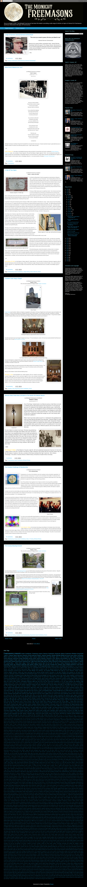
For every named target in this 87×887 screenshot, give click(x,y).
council (63, 802)
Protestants (11, 776)
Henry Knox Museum (40, 763)
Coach (73, 756)
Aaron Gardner (12, 661)
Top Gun (20, 782)
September (70, 209)
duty (39, 681)
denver (11, 805)
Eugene (29, 760)
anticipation (48, 788)
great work (43, 733)
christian (18, 681)
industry (31, 734)
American (5, 716)
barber (27, 791)
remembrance (12, 745)
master (63, 739)
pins (80, 742)
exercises (81, 692)
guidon (70, 817)
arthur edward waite (28, 789)
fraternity (6, 672)
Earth (70, 759)
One (16, 774)
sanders (48, 745)
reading (48, 683)
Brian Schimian (49, 716)
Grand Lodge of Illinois (24, 663)
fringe (51, 731)
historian (15, 820)
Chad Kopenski (40, 756)
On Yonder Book (12, 774)
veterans (23, 684)
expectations (62, 686)
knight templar (29, 736)
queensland (14, 713)
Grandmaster (25, 762)
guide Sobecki (56, 733)
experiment (39, 808)
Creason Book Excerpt (18, 718)
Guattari (52, 762)
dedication (77, 704)
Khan (46, 768)
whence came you (45, 673)
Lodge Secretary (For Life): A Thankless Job (76, 135)
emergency (22, 806)
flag (58, 809)
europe (67, 806)
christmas (6, 675)
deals (60, 803)
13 (19, 751)
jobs (82, 734)
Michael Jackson (69, 771)
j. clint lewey (54, 707)
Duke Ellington (54, 759)
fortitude (17, 731)
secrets (20, 670)
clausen (53, 799)
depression (29, 681)
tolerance (49, 689)
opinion (81, 664)
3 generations (48, 751)
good (28, 678)
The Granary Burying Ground (13, 545)
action (73, 785)
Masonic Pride (32, 771)
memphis (22, 740)
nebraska (81, 740)
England (10, 760)
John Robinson (53, 767)
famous (68, 730)
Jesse (8, 767)
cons (5, 802)
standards (78, 713)
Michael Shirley (26, 460)
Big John (27, 754)
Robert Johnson (41, 655)
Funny (15, 539)
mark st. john (52, 737)
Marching (72, 770)
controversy (52, 704)
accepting (61, 785)
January (69, 196)
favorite (32, 809)
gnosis (10, 733)
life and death (68, 736)
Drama (45, 718)
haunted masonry (35, 818)
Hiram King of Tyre (69, 763)
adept (47, 724)
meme (77, 693)
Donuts (29, 759)
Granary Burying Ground (21, 570)
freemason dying (21, 812)
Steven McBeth (63, 779)
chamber (36, 797)
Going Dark (73, 760)
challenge (32, 797)
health (76, 733)
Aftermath (22, 753)
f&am (62, 808)
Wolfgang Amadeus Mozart (26, 785)
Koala (48, 768)
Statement (57, 722)
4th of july (32, 676)
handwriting (61, 733)
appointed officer (75, 788)
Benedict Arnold (39, 716)
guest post (48, 733)
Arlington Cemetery (36, 698)
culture (11, 803)
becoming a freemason (36, 725)
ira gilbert (47, 693)
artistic (33, 789)
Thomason (64, 780)
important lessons (20, 734)
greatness (24, 693)
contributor (47, 704)
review (52, 683)
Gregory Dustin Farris (43, 762)
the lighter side (24, 748)
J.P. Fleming (34, 765)
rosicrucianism (15, 689)
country (57, 704)
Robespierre (74, 776)
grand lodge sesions (12, 817)
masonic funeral (39, 708)
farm (22, 809)
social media (69, 666)
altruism (74, 724)
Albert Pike (33, 753)
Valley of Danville (31, 669)
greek (28, 693)
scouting (56, 745)
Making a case (67, 770)
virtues (23, 670)
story (5, 679)
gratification (38, 733)
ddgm (52, 803)
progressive (77, 712)
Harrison (5, 669)
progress (56, 695)
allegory (53, 786)
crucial (8, 803)
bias (44, 793)
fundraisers (10, 693)
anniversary (21, 702)
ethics (64, 806)
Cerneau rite (34, 756)
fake (66, 808)
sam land (15, 696)
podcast (68, 678)
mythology (52, 710)
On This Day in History (58, 663)
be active (34, 791)
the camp (43, 696)
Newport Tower (45, 773)
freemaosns (71, 811)
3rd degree (77, 696)
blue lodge (61, 670)
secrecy (57, 713)
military (19, 672)
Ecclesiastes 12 (74, 759)
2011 (67, 192)
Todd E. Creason (8, 655)
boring (40, 794)
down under (15, 730)
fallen (23, 705)
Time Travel (81, 780)
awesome (79, 789)
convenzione (38, 802)
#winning (60, 715)
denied (8, 805)
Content (34, 757)
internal (49, 734)
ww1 (72, 750)
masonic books (63, 737)
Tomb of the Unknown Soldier (12, 782)
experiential (34, 808)
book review (76, 702)
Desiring (5, 759)
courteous (67, 802)
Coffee (76, 756)
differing (23, 805)
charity (50, 661)
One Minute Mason (46, 660)
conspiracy (80, 670)
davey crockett (39, 803)
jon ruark (54, 693)
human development (65, 820)
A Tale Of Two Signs (11, 170)
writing (21, 679)
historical (6, 707)
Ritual (80, 658)
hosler (82, 672)
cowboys (76, 802)
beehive (42, 725)
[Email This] (16, 58)
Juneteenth (12, 768)
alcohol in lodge (63, 724)
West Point (52, 783)
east (59, 805)
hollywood (23, 820)
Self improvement (23, 669)
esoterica (57, 686)
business (47, 672)
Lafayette (41, 719)
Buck (9, 756)
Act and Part (12, 753)
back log (9, 791)
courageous (36, 728)
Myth (45, 661)
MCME (36, 770)
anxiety (41, 702)
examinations (15, 808)
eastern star (25, 730)
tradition (21, 676)
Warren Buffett (34, 783)
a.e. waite (47, 785)
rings (33, 713)
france (42, 811)
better (46, 725)
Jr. (82, 767)
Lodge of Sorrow (46, 719)
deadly (57, 803)
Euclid (27, 760)
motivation (54, 740)
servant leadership (29, 673)
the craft (78, 747)
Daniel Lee (53, 757)
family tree (81, 808)
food (41, 705)
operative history (46, 695)
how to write (51, 820)
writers (51, 715)
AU (31, 698)
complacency (64, 800)
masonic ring (27, 739)
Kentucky (37, 768)
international (53, 734)
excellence (21, 808)
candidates (34, 686)
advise (5, 681)
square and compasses (36, 747)
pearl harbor (51, 742)
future (67, 672)
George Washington (23, 658)
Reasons (38, 776)
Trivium (35, 782)
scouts (53, 713)
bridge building (77, 725)
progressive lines (61, 695)
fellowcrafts (30, 705)
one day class (39, 695)
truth (20, 684)
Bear (25, 754)
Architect (72, 753)
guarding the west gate (74, 672)
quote (50, 744)
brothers (81, 702)
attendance (28, 686)
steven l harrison (57, 683)
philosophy (12, 673)
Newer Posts (8, 638)
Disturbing (20, 759)
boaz (23, 794)
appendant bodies (46, 666)
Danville (26, 718)
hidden (77, 818)
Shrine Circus (7, 701)
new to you (22, 742)
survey (57, 747)
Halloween (28, 690)
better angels (35, 793)
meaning (68, 708)
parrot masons (42, 742)
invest (43, 693)
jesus (80, 734)
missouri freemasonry (9, 670)
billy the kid (65, 793)
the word (45, 748)
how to (18, 667)
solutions (14, 747)
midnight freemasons (71, 664)
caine (17, 796)
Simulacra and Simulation (42, 722)
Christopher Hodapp (63, 698)
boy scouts (66, 670)
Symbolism (25, 661)
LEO (58, 768)
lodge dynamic (26, 687)
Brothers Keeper (78, 754)
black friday (68, 702)
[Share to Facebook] (19, 58)
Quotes (54, 655)
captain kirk (68, 796)
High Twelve (57, 763)
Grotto (49, 762)
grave (18, 817)
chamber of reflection (42, 797)
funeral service (58, 731)
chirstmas (76, 797)
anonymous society (30, 788)
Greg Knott (17, 388)
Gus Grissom (56, 762)
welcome (68, 696)
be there (44, 791)
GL (64, 718)
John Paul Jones (34, 719)
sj (18, 676)
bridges (63, 794)
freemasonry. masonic (69, 812)
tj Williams (65, 748)
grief (56, 817)
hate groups (20, 818)
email (19, 806)
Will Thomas (62, 701)
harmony (14, 818)
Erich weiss (19, 760)
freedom (25, 731)
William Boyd (8, 785)
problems (6, 676)
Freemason (35, 653)
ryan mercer (44, 745)
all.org (50, 786)
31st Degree (58, 751)
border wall (33, 794)
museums (64, 740)
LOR (38, 719)
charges (55, 797)
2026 (67, 260)
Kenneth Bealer (32, 768)
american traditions (11, 725)
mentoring (77, 675)
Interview (36, 690)
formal (29, 811)
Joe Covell (23, 767)
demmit (5, 805)
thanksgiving (68, 683)
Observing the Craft (64, 773)
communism (54, 800)
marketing (33, 708)
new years (19, 695)
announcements (28, 702)
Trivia (64, 657)
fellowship (64, 669)
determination (15, 805)
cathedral (18, 797)
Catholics (67, 716)
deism (72, 728)
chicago (49, 692)
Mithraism (81, 771)
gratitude (10, 687)
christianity (54, 727)
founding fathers (37, 811)
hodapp (19, 820)
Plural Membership (72, 774)
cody (64, 799)
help (68, 669)
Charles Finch (56, 698)
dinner (26, 805)
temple (69, 747)
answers (17, 725)
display (29, 805)
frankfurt (48, 811)
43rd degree (70, 751)
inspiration (71, 681)
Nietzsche (55, 773)
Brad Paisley (40, 754)
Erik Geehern (54, 684)
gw (78, 817)
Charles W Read (46, 756)
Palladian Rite (33, 774)
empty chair (27, 806)
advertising (10, 786)
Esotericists (70, 698)
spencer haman (19, 747)
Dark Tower (48, 684)
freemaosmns (66, 811)
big (56, 793)
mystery (81, 675)
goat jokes (25, 815)
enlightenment (34, 806)
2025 (67, 259)
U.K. (45, 782)
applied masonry (68, 788)
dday (50, 803)
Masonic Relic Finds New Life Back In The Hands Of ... (73, 227)
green (43, 817)
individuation (17, 687)
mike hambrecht (43, 740)
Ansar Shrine (9, 690)
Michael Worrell (76, 771)
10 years (12, 751)
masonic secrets (33, 739)
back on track (29, 725)
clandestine (62, 727)
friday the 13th (15, 814)
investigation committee (60, 734)
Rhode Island (60, 776)
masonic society (40, 739)
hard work (73, 733)
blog (48, 725)
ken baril (58, 693)
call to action (44, 692)
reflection (6, 666)
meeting (57, 678)
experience (67, 686)
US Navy (48, 782)
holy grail (27, 820)
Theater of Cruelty (13, 724)
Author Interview (44, 698)
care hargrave (75, 796)
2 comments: (9, 458)
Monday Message (42, 679)
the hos (81, 747)
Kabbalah (47, 690)
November (70, 213)
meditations (6, 740)
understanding (9, 679)
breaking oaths (56, 794)
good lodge (43, 815)
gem (50, 814)
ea (72, 692)
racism (72, 695)
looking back (32, 737)
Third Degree (9, 686)
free (58, 811)
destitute (78, 728)
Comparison (9, 757)
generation (67, 705)
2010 (67, 191)
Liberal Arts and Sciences (78, 768)
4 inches (66, 751)
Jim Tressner (18, 767)
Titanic (5, 782)
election (36, 730)
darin (33, 803)
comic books (22, 800)
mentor (81, 669)
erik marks (26, 660)
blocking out (17, 794)
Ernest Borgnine (20, 690)
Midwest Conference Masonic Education (19, 721)
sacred (42, 713)
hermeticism (73, 818)
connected (15, 728)
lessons (68, 661)
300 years (53, 751)
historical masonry (19, 707)
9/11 (81, 715)
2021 (67, 252)
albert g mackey (52, 724)
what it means (41, 750)
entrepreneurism (45, 806)
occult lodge (36, 683)
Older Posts (58, 638)
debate (73, 704)
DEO (48, 757)
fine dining (46, 809)
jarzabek (71, 734)
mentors (81, 708)
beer (33, 692)
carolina (12, 797)
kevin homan (24, 736)
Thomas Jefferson (27, 701)
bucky (74, 794)
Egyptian (7, 760)
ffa (36, 809)
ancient (79, 676)
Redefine (41, 776)
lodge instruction (7, 737)
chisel (50, 727)
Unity (38, 701)
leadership (40, 657)
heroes (81, 705)
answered (39, 788)
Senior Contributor (75, 690)
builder (82, 794)
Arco (79, 753)
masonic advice (41, 678)
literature (81, 736)
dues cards (56, 805)
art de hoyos (21, 789)
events (77, 692)
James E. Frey (59, 657)
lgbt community (62, 736)
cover (70, 802)
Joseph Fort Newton (72, 767)
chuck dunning (54, 692)
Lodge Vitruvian (13, 770)
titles (62, 748)
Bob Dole (35, 754)
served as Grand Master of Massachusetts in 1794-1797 (33, 578)
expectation (29, 808)
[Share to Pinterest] (21, 58)
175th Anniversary (25, 751)
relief (21, 713)
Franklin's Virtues (38, 664)
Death (71, 661)
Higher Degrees (63, 763)
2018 (67, 247)
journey (39, 675)
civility (60, 669)
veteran (53, 689)
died (21, 805)
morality (44, 710)
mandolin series (62, 664)
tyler (35, 715)
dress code (20, 730)
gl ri (13, 815)
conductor (70, 800)
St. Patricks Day (41, 779)
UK (46, 782)
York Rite (40, 666)
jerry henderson (76, 734)
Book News (46, 657)
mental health (27, 740)
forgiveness (19, 811)
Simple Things (8, 779)
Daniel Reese (57, 757)
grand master (33, 733)
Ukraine (52, 782)
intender (36, 675)
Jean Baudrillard (17, 719)
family (26, 705)
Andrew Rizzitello (52, 753)
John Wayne (11, 669)
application (26, 692)
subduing (26, 696)
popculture (6, 744)
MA (53, 699)
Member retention (7, 721)
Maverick (49, 771)
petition (72, 742)
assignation (45, 789)
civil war (57, 727)
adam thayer (52, 657)
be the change (39, 791)
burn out (11, 727)
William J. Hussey (69, 701)
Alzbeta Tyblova (38, 753)
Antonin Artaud (25, 716)
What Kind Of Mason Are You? (13, 67)
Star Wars (12, 701)
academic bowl (56, 785)
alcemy (27, 786)
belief (64, 702)
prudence (30, 744)
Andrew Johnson (18, 716)
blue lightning (54, 725)
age (10, 702)
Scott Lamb (41, 777)
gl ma (11, 815)
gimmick (81, 814)
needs (5, 742)
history (72, 655)
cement (21, 797)
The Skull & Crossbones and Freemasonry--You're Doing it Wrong (76, 158)
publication (34, 744)
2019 (67, 248)
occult (78, 664)
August (69, 208)
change (76, 670)
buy (6, 796)
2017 (67, 245)
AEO (8, 753)
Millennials (60, 690)
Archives (75, 753)
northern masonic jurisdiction (21, 683)
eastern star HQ (64, 805)
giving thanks (6, 733)
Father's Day (50, 718)
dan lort (22, 803)
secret (43, 667)
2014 (67, 240)
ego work (5, 806)
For (63, 718)
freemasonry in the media (49, 812)
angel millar (20, 788)
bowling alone (71, 725)
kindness (67, 707)
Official (77, 773)
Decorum (74, 757)
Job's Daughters (47, 670)
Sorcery (29, 779)
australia (43, 672)
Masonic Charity (53, 719)
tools (68, 748)
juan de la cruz (12, 736)
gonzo (34, 815)
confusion (77, 800)
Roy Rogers (13, 722)
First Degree (60, 718)
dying (18, 705)
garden (43, 814)
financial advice (41, 809)
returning (6, 696)
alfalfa (40, 786)
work (24, 676)
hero (79, 733)
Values (81, 673)
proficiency (25, 744)
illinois (40, 667)
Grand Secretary (20, 762)
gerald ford (81, 731)
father (74, 686)
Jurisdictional (17, 768)
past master (24, 672)
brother (81, 725)
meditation (72, 675)
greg (13, 687)
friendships (47, 731)
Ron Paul (8, 722)
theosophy (49, 748)
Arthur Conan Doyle (31, 716)
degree (61, 667)
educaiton (30, 730)
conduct (29, 704)
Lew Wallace (70, 768)
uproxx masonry (12, 750)
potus (9, 744)
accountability (66, 785)
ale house (34, 786)
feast (82, 730)
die (19, 805)
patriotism (47, 742)
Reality (80, 721)
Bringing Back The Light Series (42, 676)
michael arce (58, 660)
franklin (52, 811)
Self (64, 777)
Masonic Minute (66, 719)
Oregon (62, 699)
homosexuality (6, 734)
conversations (44, 802)
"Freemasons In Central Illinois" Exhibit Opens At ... (73, 217)
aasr (47, 661)
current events (52, 728)
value (42, 715)
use (65, 696)
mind (34, 710)
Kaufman (27, 768)
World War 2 (34, 785)
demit (82, 803)
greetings (53, 817)
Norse (59, 773)
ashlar (14, 681)
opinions (56, 712)
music (13, 683)
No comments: (9, 58)
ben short (79, 791)
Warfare (30, 783)
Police (78, 774)
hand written (9, 818)
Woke (19, 785)
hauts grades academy (43, 818)
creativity (40, 728)
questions (68, 695)
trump (82, 748)
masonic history (23, 667)
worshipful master (68, 689)
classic (79, 727)
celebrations (39, 727)
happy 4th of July (67, 733)
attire (52, 789)
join (64, 707)
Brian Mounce (63, 754)
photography (76, 742)
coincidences (68, 799)
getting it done (65, 814)
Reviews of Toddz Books (61, 679)
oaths (30, 695)
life (33, 678)
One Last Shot (46, 664)
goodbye (28, 733)
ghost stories (74, 814)
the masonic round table (31, 748)
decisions (68, 728)
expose (51, 808)
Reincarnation (46, 776)
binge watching (71, 793)
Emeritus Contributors (20, 28)
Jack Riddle (44, 765)
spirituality (29, 747)
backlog (17, 791)
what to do (47, 750)
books (35, 692)
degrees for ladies (77, 803)
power (12, 744)
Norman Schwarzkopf (30, 60)
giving (14, 693)
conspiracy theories (36, 704)
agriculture (17, 786)
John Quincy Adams (39, 767)
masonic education (41, 658)
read (19, 713)
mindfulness (46, 687)
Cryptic (45, 757)
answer (35, 788)
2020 (67, 250)
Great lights (36, 762)
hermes (69, 818)
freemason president (32, 731)
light (79, 736)
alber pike (23, 786)
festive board (36, 705)
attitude (24, 725)
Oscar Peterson (24, 774)
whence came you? (59, 689)
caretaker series (30, 727)
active (19, 686)
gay (64, 705)
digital (33, 681)
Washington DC (41, 783)
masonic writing (59, 739)
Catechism (26, 756)
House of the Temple (79, 718)
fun (62, 705)
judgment (16, 736)
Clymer (65, 756)
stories (81, 713)
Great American (21, 60)
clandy (74, 727)
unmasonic (38, 715)
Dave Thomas (69, 757)
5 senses (78, 715)
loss (36, 737)
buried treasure (7, 727)
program (73, 712)
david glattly (44, 803)
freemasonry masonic (40, 731)
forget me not (6, 811)
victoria (17, 750)
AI (82, 715)
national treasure (63, 710)
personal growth (67, 742)
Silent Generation (34, 722)
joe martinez (6, 736)
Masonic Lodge (60, 719)
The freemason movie (49, 780)
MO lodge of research (41, 770)
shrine (8, 747)
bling (14, 794)
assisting (21, 725)
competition (59, 800)
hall (82, 817)
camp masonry (7, 704)
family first (77, 808)
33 (73, 661)
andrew (9, 788)
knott (34, 736)
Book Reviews (19, 661)
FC (47, 718)
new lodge (13, 742)
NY (32, 773)
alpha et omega (59, 786)
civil (48, 799)
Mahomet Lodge (61, 770)
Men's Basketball (62, 771)
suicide (54, 747)
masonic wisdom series (50, 678)
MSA (47, 770)
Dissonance (15, 759)
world (64, 750)
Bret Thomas (58, 754)
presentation (16, 744)
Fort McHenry (45, 760)
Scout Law (49, 777)
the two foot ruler (40, 748)
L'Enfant (55, 768)
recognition (61, 744)
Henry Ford (57, 676)
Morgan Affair (30, 721)
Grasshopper (31, 762)
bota (67, 725)
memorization (17, 740)
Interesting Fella (15, 765)
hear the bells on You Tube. (20, 339)
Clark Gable (11, 718)
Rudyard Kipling (12, 777)
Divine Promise (25, 759)
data (35, 803)
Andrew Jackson (11, 716)
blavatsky (81, 793)
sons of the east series (28, 689)
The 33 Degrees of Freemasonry (74, 144)
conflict (73, 800)
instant (42, 734)
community (10, 675)
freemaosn (44, 705)
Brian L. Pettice (14, 663)
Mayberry (53, 771)
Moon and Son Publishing (20, 666)
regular (75, 695)
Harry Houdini (23, 699)
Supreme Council (19, 701)
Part (58, 721)
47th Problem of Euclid (78, 751)
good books (38, 815)
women (61, 750)
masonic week (53, 739)
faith (72, 686)
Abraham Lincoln (53, 673)
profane (69, 712)
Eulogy (33, 760)
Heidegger (34, 763)
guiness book (74, 817)
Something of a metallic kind (22, 779)
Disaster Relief (10, 759)
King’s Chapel (7, 312)
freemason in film (28, 812)
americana (23, 686)
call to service (27, 796)
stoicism (51, 747)
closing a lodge (60, 799)
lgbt (58, 736)
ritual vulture (26, 745)
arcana (8, 789)
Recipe (74, 699)
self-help (81, 745)
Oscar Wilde (65, 690)
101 (63, 715)
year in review (78, 750)
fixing (32, 675)
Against (25, 753)
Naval (40, 773)
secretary (70, 745)
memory (8, 695)
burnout (15, 727)
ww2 (54, 715)
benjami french (10, 793)
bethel (27, 793)
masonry (24, 655)
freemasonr (41, 812)
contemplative (23, 681)
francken (45, 811)
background (13, 791)
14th (21, 751)
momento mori (49, 740)
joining (64, 661)
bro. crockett (68, 794)
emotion (47, 730)
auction (62, 789)
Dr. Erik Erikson (40, 759)
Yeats (41, 785)
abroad (50, 785)
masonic (17, 653)
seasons (60, 745)
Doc (31, 679)
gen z (71, 731)
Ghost (69, 760)
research (17, 673)
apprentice (81, 788)
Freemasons (55, 661)
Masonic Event (59, 658)
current (14, 803)
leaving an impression (50, 736)
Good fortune (78, 760)
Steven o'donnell (69, 779)
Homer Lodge (41, 699)
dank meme (60, 728)
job (58, 707)
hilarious (81, 733)
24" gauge (28, 676)
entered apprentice (12, 678)
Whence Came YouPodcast (60, 783)
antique (33, 702)
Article (19, 657)
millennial (30, 710)
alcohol (30, 786)
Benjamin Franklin (13, 660)
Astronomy (11, 754)
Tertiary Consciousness (21, 780)
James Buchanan (65, 765)
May (69, 202)
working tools (34, 684)
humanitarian (77, 820)
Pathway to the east (40, 774)
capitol (36, 796)
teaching (38, 672)
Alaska (29, 753)
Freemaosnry (80, 666)
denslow (8, 705)
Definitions (78, 757)
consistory (18, 802)
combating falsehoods (15, 800)
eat (67, 805)
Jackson (48, 765)
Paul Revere (70, 699)
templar (66, 747)
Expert (36, 760)
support (30, 696)
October (69, 211)
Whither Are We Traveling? (76, 783)
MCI (33, 770)
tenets (72, 747)
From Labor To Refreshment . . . (50, 156)
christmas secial (27, 799)
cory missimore (31, 728)
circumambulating (43, 799)
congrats (81, 800)
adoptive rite (80, 785)
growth (74, 705)
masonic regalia (21, 739)
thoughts (35, 673)
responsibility (22, 673)
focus (76, 809)
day (48, 803)
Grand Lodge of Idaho (12, 762)
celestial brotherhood (54, 669)
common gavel (42, 800)
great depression (28, 817)
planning (58, 687)
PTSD (66, 699)
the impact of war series (8, 748)
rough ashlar (38, 745)
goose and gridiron (55, 815)
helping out (65, 818)
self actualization (76, 745)
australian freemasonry (53, 702)
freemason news (35, 812)
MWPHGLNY (50, 770)
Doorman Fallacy (34, 759)
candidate (33, 796)
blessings (11, 794)
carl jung (35, 727)
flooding (61, 809)
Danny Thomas (63, 757)
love (47, 675)
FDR (25, 690)
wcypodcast (28, 684)
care (71, 796)
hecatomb (51, 818)
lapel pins (44, 736)
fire (52, 809)
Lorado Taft (25, 770)
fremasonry (78, 812)
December (70, 215)
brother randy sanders (71, 657)
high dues (81, 818)
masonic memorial (14, 739)
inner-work (35, 734)
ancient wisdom (32, 658)
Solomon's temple (51, 722)
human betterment (57, 820)
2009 (67, 189)
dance (57, 728)
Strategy (74, 779)
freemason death (14, 812)
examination (10, 808)
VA (82, 782)
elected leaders (11, 806)
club (59, 692)
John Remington (46, 767)
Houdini (73, 718)
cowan (72, 802)
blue (50, 725)
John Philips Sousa (69, 684)
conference (51, 686)
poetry (42, 683)
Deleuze (81, 757)
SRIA (31, 777)
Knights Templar (52, 690)
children (20, 704)
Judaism (5, 768)
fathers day (29, 809)
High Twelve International (32, 699)
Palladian (29, 774)
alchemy (57, 724)
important (39, 693)
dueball (52, 805)
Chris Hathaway (39, 670)
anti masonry (10, 681)
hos (38, 820)
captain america (41, 796)
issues (50, 693)
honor (31, 678)
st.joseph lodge (46, 747)
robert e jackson (79, 667)
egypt (33, 730)
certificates (25, 797)
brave (48, 794)
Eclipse (78, 759)
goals (21, 815)
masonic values (66, 675)
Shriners (33, 663)
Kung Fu (51, 768)
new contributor (63, 678)
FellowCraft (55, 718)
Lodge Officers (7, 770)
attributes (59, 789)
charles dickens (60, 797)
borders (37, 794)
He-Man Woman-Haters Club (19, 763)
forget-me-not (12, 731)
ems (30, 806)
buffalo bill (78, 794)
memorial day (70, 667)
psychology (29, 672)
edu (77, 805)
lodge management (14, 737)
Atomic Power (16, 754)
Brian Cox (44, 716)
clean (82, 727)
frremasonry (30, 814)
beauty (60, 702)
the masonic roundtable (76, 683)
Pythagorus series (16, 776)
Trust (38, 782)
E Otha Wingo (60, 759)
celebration (71, 670)
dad (20, 803)
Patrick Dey (12, 664)
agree (14, 786)
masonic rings (59, 675)
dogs (42, 805)
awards (68, 789)
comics (27, 800)
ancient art (6, 788)
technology (15, 715)
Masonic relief (38, 771)
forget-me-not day (12, 811)
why (50, 750)
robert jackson (11, 676)
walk (29, 750)
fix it (55, 809)
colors (9, 800)
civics (43, 686)
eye (54, 808)
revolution (20, 745)
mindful (37, 710)
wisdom (49, 655)
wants (32, 750)
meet (10, 740)
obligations (30, 683)
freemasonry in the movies (59, 812)
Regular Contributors (9, 28)
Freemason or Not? (50, 658)
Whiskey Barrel (68, 783)
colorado (5, 800)
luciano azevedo (52, 675)
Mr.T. (15, 773)
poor (82, 742)
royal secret (38, 713)
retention (25, 713)
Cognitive (79, 756)
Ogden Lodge (63, 676)
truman (17, 684)
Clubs (63, 756)
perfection (62, 742)
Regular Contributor (51, 679)
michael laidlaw (12, 710)
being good (66, 791)
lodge (53, 660)
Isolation (29, 765)
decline (68, 803)
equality (56, 730)
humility (81, 820)
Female (41, 760)
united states (61, 696)
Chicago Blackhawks (57, 756)
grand (67, 815)
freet (75, 812)
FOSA (38, 760)
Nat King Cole (36, 773)
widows (56, 750)
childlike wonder (70, 797)
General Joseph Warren (37, 361)
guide (51, 733)
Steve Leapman (62, 722)
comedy (46, 686)
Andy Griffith (58, 753)
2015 (67, 241)
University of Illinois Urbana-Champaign (67, 782)
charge (52, 797)
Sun (66, 722)
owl (33, 742)
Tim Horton (76, 780)
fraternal (55, 811)
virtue (20, 750)
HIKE (63, 762)
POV (57, 721)
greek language (35, 817)
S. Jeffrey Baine (24, 777)
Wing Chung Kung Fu (78, 701)
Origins (19, 774)
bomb (30, 794)
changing (44, 727)
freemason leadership (21, 664)
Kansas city (22, 768)
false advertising (71, 808)
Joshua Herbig (79, 767)
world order (68, 750)
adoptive (76, 785)
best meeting (23, 793)
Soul (9, 692)
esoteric (60, 661)
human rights (72, 820)
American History (12, 635)
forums (32, 811)
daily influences (27, 675)
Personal (67, 774)
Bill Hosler (67, 655)
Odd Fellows (44, 721)
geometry (77, 731)
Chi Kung (51, 756)
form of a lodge (25, 811)
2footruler (43, 751)
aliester (47, 786)
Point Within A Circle (68, 721)
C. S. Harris (12, 756)
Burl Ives (50, 698)
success (40, 663)
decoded (71, 803)
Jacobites (52, 765)
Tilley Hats (34, 701)
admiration (6, 702)
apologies (56, 788)
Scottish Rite (80, 657)
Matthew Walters (80, 719)
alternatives (64, 786)
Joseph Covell (41, 690)
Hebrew (29, 763)
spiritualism (25, 747)
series (16, 676)
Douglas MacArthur (40, 718)
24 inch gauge (26, 679)
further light (64, 731)
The (79, 722)
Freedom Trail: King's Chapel (13, 278)
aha (20, 786)
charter (16, 704)
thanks (75, 747)
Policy (73, 721)
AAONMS (5, 753)
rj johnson (34, 745)
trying (5, 750)
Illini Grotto (10, 765)
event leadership (76, 806)
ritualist (30, 745)
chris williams (14, 799)
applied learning (61, 788)
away (76, 789)
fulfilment (35, 814)
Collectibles (51, 676)
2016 (67, 243)
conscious (8, 802)
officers (34, 695)
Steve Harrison (33, 271)
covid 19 (69, 692)
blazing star (6, 794)
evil (80, 806)
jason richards (72, 669)
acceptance (38, 724)
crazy (79, 802)
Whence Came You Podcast (10, 657)
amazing (77, 724)
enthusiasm (40, 806)
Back (20, 754)
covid (60, 704)
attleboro (55, 789)
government (61, 815)
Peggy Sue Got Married (53, 774)
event (74, 692)
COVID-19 (16, 756)
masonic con (7, 673)
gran (65, 815)
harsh (17, 818)
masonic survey (46, 739)
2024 (67, 257)
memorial (13, 740)
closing (5, 728)
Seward (72, 777)
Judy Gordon (21, 660)
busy (5, 796)
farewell (19, 809)
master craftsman (68, 739)
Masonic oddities (73, 719)
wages (27, 750)
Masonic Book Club (12, 771)
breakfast (51, 794)
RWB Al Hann (25, 776)
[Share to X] (18, 58)
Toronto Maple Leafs (29, 782)
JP (63, 684)
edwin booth (80, 805)
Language (65, 768)
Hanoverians (68, 762)
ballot (24, 791)
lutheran (77, 707)
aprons (5, 789)
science (50, 713)
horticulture (15, 734)
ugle (57, 696)
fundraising (39, 814)
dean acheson (64, 803)
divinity (35, 805)
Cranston (42, 757)
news (50, 687)
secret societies (65, 745)
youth (57, 715)
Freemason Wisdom (71, 653)
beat (51, 791)
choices (79, 797)
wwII (74, 750)
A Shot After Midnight (30, 670)
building (39, 692)
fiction (41, 681)
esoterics (65, 730)
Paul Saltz (46, 774)
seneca (5, 747)
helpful (61, 818)
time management (55, 748)
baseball (30, 791)
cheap (47, 727)
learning (78, 669)
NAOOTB (28, 773)
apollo (52, 788)
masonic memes (47, 708)
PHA (70, 690)
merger (38, 740)
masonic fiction (72, 693)
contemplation (36, 667)
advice (29, 667)
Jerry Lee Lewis (23, 719)
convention (20, 728)
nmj (75, 667)
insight (39, 734)
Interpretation (21, 765)
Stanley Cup (53, 779)
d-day (16, 803)
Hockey (70, 718)
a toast (43, 785)
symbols (63, 683)
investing (67, 734)
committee (24, 704)
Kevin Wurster (42, 768)
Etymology (23, 760)
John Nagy (32, 767)
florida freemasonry (67, 809)
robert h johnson (33, 657)
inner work (41, 707)
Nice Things (50, 773)
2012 (67, 194)
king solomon (72, 707)
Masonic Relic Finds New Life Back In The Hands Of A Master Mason (25, 395)
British (73, 754)
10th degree (16, 751)
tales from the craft (47, 663)
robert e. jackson (7, 689)
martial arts (58, 737)
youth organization (42, 684)
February (69, 197)
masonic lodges (7, 739)
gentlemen (53, 814)
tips (60, 748)
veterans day (47, 715)
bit (74, 793)
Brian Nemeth (69, 754)
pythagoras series (8, 713)
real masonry (55, 744)
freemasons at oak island (55, 672)
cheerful (65, 797)
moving (60, 740)
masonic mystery (55, 708)
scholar (46, 713)
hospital (40, 820)
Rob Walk (69, 673)
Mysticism (23, 773)
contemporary (23, 802)
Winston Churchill (52, 667)
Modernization (6, 773)
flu (74, 809)
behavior (61, 791)
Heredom (46, 763)
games (67, 731)
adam (45, 724)
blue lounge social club (61, 725)
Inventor (26, 765)
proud (82, 712)
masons (9, 683)
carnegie (8, 797)
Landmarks (61, 768)
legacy (56, 736)
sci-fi (51, 745)
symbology (9, 715)
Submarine (78, 779)
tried (80, 748)
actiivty (70, 785)
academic (33, 724)
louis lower (39, 737)
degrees (65, 667)
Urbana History (20, 692)
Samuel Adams (35, 777)
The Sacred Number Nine (76, 127)
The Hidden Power (71, 679)
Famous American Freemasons (11, 658)
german (57, 814)
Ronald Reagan (80, 699)
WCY (56, 664)
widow (53, 750)
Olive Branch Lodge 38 (51, 721)
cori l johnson (54, 802)
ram (52, 744)
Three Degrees (69, 780)
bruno (72, 794)
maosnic (29, 708)
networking (8, 742)
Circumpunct (6, 718)
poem (52, 695)
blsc (21, 794)
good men (48, 815)
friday (11, 814)
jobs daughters (77, 681)
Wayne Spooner (47, 783)
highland (5, 820)
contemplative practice (19, 675)
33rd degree (73, 715)
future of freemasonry (22, 678)
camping (13, 704)
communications (48, 800)
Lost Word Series (48, 699)
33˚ (74, 689)
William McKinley (14, 785)
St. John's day (13, 692)
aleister (37, 786)
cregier (82, 802)
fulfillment (59, 705)
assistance (45, 702)
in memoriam (27, 734)
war (40, 673)
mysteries (68, 740)
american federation (71, 786)
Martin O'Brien (58, 699)
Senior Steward (68, 777)
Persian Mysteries (61, 774)
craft (70, 704)
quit (47, 744)
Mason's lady (77, 770)
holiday (30, 693)
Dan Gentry (59, 673)
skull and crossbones (67, 713)
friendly (26, 814)
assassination (40, 789)
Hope (32, 690)
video (46, 667)
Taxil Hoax (10, 780)
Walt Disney (25, 724)
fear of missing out (77, 730)
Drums (50, 759)
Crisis (23, 718)
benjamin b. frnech (17, 793)
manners (46, 737)
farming (24, 809)
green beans (46, 817)
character (6, 678)
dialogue (81, 728)
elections (40, 730)
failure (64, 808)
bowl (43, 794)
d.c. (18, 803)
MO (57, 690)
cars (15, 797)
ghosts (78, 814)
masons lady (62, 708)
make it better (11, 708)
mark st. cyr (64, 660)
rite (23, 745)
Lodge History (26, 271)
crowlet (5, 803)
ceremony (39, 686)
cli (56, 799)
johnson (61, 707)
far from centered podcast (12, 809)
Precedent (81, 774)
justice (20, 736)
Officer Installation (72, 773)
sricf (42, 747)
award (66, 789)
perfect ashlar (57, 742)
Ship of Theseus (77, 777)
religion (72, 678)
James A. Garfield (58, 765)
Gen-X (66, 760)
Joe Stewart (27, 767)
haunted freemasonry (27, 818)
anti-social (43, 788)
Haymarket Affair (10, 763)
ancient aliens (80, 786)
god (44, 681)
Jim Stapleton (13, 667)
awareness (72, 789)
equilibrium (60, 730)
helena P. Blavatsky (56, 818)
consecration (12, 802)
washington (36, 750)
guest (36, 663)
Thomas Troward (79, 679)
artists (36, 789)
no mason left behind (18, 712)
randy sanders (30, 664)
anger (24, 788)
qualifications (39, 744)
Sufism (82, 779)
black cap (77, 793)
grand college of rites (72, 815)
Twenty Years (41, 782)
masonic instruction (79, 737)
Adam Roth (17, 753)
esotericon (61, 806)
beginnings (57, 791)
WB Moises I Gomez (18, 783)
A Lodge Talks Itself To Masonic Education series (19, 698)
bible (82, 676)
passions (54, 687)
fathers (71, 730)
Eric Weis (14, 760)
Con (17, 757)
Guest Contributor (18, 271)
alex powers (13, 702)
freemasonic (67, 663)
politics (45, 683)
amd (18, 702)
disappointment (13, 705)
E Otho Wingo (65, 759)
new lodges (74, 710)
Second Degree (60, 777)
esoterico (56, 806)
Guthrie (67, 718)
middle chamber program (22, 710)
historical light (11, 707)
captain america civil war (49, 796)
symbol (5, 715)
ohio (32, 742)
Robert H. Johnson (78, 661)
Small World (14, 779)
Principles (77, 721)
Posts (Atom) (36, 643)
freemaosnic (50, 705)
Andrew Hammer (45, 753)
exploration (48, 808)
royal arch (20, 689)
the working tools (29, 715)
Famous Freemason (12, 60)
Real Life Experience (32, 776)
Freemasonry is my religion (59, 760)
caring (79, 796)
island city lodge (47, 707)
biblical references (52, 793)
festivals (5, 693)
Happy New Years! (16, 699)
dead (54, 803)
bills (62, 793)
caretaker (25, 727)
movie (58, 740)
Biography (32, 754)
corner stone (24, 728)
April (69, 201)
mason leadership (64, 693)
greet (50, 817)
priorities (21, 744)
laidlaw (40, 736)
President (52, 664)
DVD (50, 757)
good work (24, 733)
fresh (9, 814)
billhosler (59, 793)
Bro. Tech (15, 690)
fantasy (5, 809)
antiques (37, 702)
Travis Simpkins (33, 666)
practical (16, 670)
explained (43, 808)
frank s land (21, 731)
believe (75, 791)
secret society (21, 696)
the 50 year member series (73, 660)
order (60, 712)
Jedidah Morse (77, 765)
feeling (5, 731)
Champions (71, 716)
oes (33, 712)
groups (62, 817)
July (68, 206)
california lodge (21, 796)
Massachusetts (44, 771)
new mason (17, 742)
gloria (15, 815)
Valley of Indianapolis (8, 783)
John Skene (58, 767)
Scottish (45, 777)
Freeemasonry (51, 760)
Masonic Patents (26, 771)
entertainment (52, 730)
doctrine (39, 805)
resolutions (72, 687)
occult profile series (27, 712)
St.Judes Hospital (47, 779)
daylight (64, 728)
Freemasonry (11, 163)
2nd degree (68, 715)
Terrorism (14, 780)
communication (10, 728)
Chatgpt (75, 716)
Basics (22, 754)
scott (53, 745)
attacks (49, 789)
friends (54, 705)
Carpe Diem (62, 716)
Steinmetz (58, 779)
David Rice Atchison (32, 718)
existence (25, 808)
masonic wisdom (55, 666)
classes (50, 799)
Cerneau (30, 756)
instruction (45, 734)
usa (38, 673)
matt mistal (75, 739)
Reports (56, 776)
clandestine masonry (68, 727)
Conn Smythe (20, 757)
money (40, 710)
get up (60, 814)
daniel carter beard (28, 803)
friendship (63, 672)
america (58, 667)
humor (5, 822)
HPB (65, 762)
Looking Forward (19, 770)
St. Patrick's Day (34, 779)
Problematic (6, 776)
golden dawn (19, 693)
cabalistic (9, 796)
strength (44, 689)
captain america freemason (60, 796)
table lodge (61, 747)
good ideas (19, 733)
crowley (47, 728)
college (81, 799)
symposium (34, 696)
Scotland (28, 722)
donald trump (45, 805)
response (77, 687)
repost (67, 687)
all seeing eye (69, 724)
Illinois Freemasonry (8, 719)
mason (41, 653)
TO (7, 780)
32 (61, 751)
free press (61, 811)
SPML (29, 777)
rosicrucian (10, 696)
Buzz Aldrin (54, 716)
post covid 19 (63, 687)
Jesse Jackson (13, 767)
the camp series (21, 715)
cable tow (14, 796)
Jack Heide (39, 765)
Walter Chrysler (25, 783)
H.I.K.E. (60, 762)
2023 (67, 255)
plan (62, 712)
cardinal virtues (20, 727)
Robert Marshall (68, 776)
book (72, 702)
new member (10, 712)
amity (76, 786)
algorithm (44, 786)
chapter (48, 797)
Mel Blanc (57, 771)
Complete (14, 757)
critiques (44, 728)
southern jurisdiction (78, 678)
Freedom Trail (11, 388)
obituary (26, 742)
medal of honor (80, 739)
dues (36, 681)
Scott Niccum (76, 684)
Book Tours (74, 666)
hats (46, 681)
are (17, 789)
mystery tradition (74, 740)
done (50, 805)
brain (45, 794)
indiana (37, 707)
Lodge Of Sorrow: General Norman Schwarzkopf (19, 34)
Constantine (30, 757)
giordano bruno (7, 815)
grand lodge (40, 661)
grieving (59, 817)
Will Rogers (15, 686)
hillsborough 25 (10, 820)
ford (82, 809)
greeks (40, 817)
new (29, 661)
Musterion (18, 773)
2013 (67, 238)
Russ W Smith (18, 777)
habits (80, 817)
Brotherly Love (66, 658)
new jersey (69, 710)
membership (39, 660)
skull (61, 713)
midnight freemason (12, 672)
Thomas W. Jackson (57, 780)
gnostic (18, 815)
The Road (32, 780)
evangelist (71, 806)
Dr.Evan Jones (46, 759)
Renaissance (51, 776)
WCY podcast (7, 663)
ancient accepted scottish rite (42, 669)
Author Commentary (78, 655)
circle (39, 799)
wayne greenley (16, 679)
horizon (35, 820)
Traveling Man (19, 724)
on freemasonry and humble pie (41, 712)
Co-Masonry (69, 756)
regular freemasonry (68, 744)
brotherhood (32, 660)
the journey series (17, 748)
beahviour (48, 791)
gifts (71, 705)
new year (15, 695)
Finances (81, 698)
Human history (80, 763)
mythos (57, 710)
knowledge (43, 675)
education (26, 657)
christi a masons (20, 799)
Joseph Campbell (64, 767)
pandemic (37, 742)
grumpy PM (66, 817)
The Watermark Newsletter (39, 780)
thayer (39, 696)
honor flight (31, 820)
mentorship (6, 710)
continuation (28, 802)
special (73, 713)
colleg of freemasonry (75, 799)
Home (33, 638)
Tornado (23, 782)
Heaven (26, 763)
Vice (13, 783)
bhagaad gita (40, 793)
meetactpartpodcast (74, 708)
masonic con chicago (71, 737)
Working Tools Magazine (71, 676)
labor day (36, 736)
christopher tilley (34, 799)
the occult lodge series (50, 696)
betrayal (30, 793)
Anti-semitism (64, 753)
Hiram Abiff (60, 684)
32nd (63, 751)
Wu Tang (29, 724)
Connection (25, 757)
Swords (5, 780)
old (39, 683)
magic (43, 737)
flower (72, 809)
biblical (46, 793)
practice (65, 712)
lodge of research (22, 737)
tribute (77, 748)
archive (15, 789)
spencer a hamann (38, 689)
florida (8, 731)
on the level (51, 712)
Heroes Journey (51, 763)
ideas (24, 707)
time (14, 684)
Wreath (38, 785)
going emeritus (30, 815)
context (42, 704)
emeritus (44, 730)
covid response (65, 704)
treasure (74, 748)
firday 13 (50, 809)
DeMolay (64, 673)
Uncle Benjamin (57, 782)
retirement (29, 713)
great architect (22, 817)
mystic (48, 710)
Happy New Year (7, 699)
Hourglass (75, 763)
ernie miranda (51, 806)
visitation (23, 750)
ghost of (69, 814)
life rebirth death (74, 736)
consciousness (63, 692)
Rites (64, 776)
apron (30, 692)
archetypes (12, 789)
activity (42, 724)
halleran (5, 818)
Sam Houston (24, 722)
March (69, 199)
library (21, 687)
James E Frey (7, 667)
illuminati (35, 693)
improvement (51, 681)
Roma (8, 777)
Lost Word (30, 770)
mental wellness (33, 740)
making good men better (21, 708)
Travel (39, 271)
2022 (67, 253)
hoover (11, 734)
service (34, 672)
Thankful (27, 780)
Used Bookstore (79, 782)
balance (21, 791)
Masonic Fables (19, 771)
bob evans (26, 794)
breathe (60, 794)
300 (73, 696)
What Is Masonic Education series (51, 701)
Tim (73, 780)
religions (74, 744)
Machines (55, 770)
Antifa (69, 753)
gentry (73, 731)
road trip (81, 687)
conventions (33, 802)
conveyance (49, 802)
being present (71, 791)
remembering (80, 695)
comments (31, 800)
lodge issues (33, 687)
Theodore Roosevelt (75, 673)
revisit (16, 745)
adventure (6, 786)
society (10, 747)
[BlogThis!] (17, 58)
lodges (35, 678)
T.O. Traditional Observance (72, 722)
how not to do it (45, 820)
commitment (35, 800)
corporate (59, 802)
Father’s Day (76, 698)
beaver (53, 791)
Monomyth (12, 773)
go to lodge (14, 733)
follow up (79, 809)
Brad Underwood (46, 754)
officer (29, 742)
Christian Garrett (80, 716)
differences (6, 730)
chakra (29, 797)
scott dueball (62, 666)
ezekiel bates (57, 808)
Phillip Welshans (54, 670)
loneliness (28, 737)
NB (30, 773)
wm (58, 750)
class (77, 727)
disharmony (11, 730)
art (31, 667)
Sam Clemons (18, 722)
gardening (47, 814)
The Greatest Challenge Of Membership (16, 467)
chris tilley (9, 799)
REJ (21, 776)
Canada (58, 716)
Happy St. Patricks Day (76, 762)
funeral (54, 731)
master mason (39, 687)
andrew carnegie (14, 788)
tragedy (71, 748)
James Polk (71, 765)
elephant (16, 806)
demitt (74, 728)
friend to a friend (21, 814)
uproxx (7, 750)
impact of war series (30, 707)
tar (64, 747)
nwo (23, 695)
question (44, 744)
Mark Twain (11, 666)
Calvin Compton (21, 756)
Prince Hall (16, 669)
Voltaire (41, 701)
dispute (32, 805)
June (69, 204)
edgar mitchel (73, 805)
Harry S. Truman (30, 539)
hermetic (78, 705)
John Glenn (28, 719)
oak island (27, 695)
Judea (8, 768)
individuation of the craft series (61, 681)
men (11, 695)
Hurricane (5, 765)
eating (69, 805)
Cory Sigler (38, 757)
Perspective (61, 721)
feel (35, 809)
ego (21, 705)
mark (49, 737)
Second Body (54, 777)
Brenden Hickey (52, 754)
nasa (78, 740)
